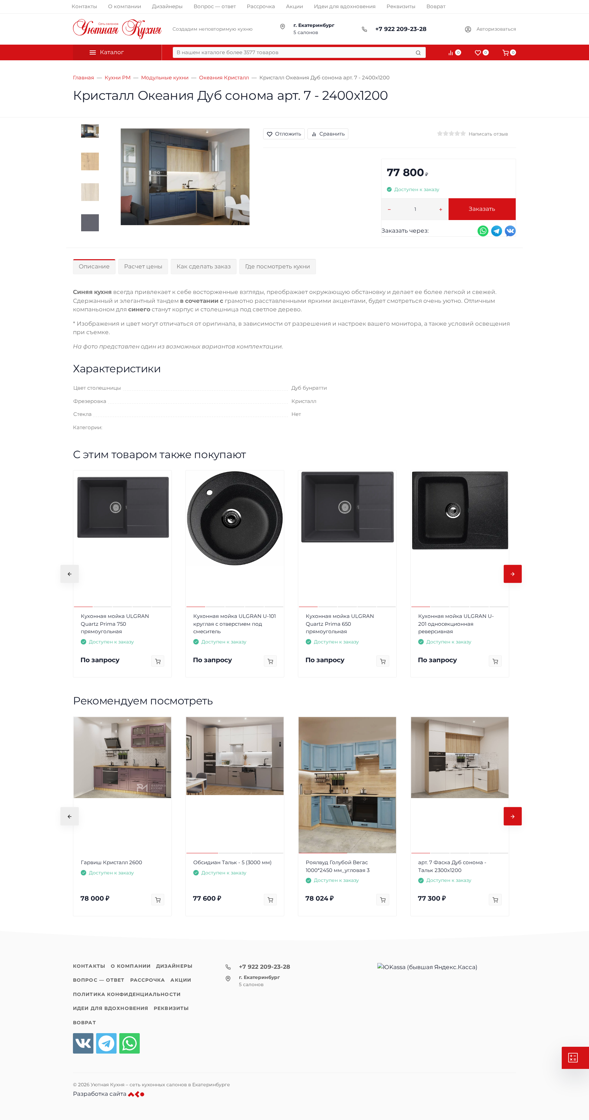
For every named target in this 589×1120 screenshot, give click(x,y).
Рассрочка (147, 980)
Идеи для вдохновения (110, 1008)
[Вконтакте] (83, 1043)
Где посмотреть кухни (277, 266)
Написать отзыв (488, 134)
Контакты (89, 966)
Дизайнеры (174, 966)
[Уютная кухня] (117, 29)
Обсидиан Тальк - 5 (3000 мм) (232, 862)
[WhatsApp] (129, 1043)
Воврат (84, 1022)
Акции (180, 980)
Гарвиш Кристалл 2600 (111, 862)
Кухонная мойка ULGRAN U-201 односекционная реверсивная (456, 624)
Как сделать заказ (204, 266)
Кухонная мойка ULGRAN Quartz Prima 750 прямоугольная (115, 624)
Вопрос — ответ (99, 980)
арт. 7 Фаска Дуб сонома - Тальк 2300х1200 (452, 866)
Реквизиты (171, 1008)
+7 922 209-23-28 (400, 29)
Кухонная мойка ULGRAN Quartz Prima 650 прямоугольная (340, 624)
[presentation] (69, 574)
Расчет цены (143, 266)
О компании (131, 966)
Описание (94, 266)
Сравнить (332, 133)
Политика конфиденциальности (127, 994)
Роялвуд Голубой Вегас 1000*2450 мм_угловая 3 (337, 866)
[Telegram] (106, 1043)
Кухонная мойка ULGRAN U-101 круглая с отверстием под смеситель (234, 624)
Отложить (288, 133)
